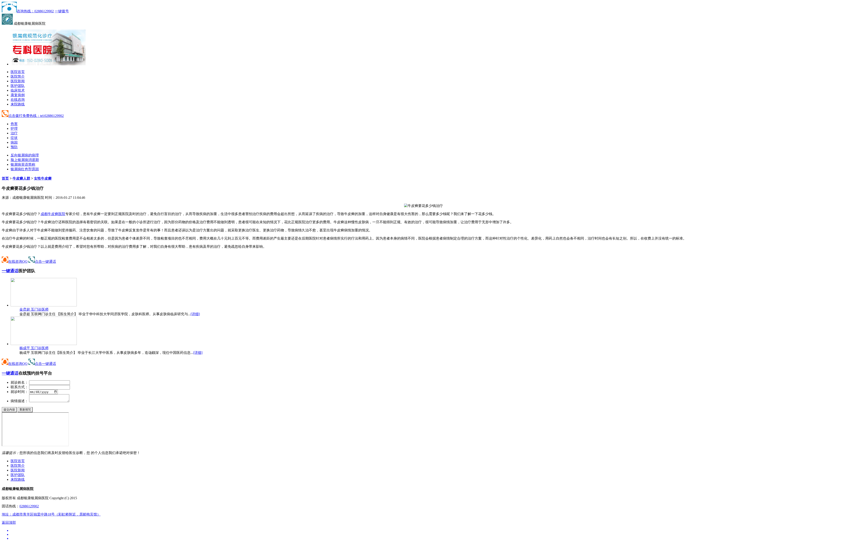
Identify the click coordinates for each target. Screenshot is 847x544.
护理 (14, 128)
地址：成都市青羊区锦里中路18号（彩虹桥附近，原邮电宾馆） (51, 514)
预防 (14, 147)
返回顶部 (9, 522)
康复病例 (18, 95)
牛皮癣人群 (21, 178)
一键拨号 (62, 11)
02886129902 (29, 506)
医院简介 (18, 76)
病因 (14, 142)
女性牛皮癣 (43, 178)
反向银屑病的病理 (25, 155)
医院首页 (18, 72)
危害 (14, 124)
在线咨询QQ (18, 261)
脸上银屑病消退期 (25, 160)
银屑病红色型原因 (25, 169)
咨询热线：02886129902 (35, 11)
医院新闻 (18, 81)
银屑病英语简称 (23, 164)
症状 (14, 138)
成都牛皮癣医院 (53, 214)
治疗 (14, 133)
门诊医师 (34, 309)
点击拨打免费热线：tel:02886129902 (36, 116)
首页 (5, 178)
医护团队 (18, 86)
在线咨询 (18, 99)
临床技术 (18, 90)
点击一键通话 (45, 261)
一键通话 (10, 270)
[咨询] (423, 206)
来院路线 (18, 104)
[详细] (195, 314)
